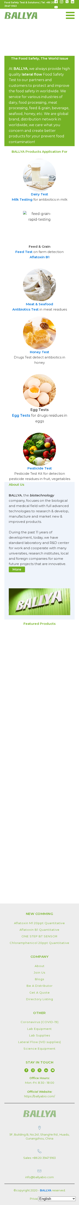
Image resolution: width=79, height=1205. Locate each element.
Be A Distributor (40, 985)
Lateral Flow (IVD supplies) (39, 1042)
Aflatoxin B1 (39, 257)
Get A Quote (39, 992)
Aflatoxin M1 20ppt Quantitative (39, 923)
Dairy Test (39, 194)
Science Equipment (39, 1048)
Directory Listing (39, 999)
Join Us (39, 972)
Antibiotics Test (25, 309)
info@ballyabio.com (39, 1177)
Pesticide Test (39, 468)
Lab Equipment (39, 1029)
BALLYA (45, 1190)
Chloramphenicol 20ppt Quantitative (39, 943)
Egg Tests (21, 415)
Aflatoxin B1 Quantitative (39, 929)
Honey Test (39, 352)
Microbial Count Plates (22, 238)
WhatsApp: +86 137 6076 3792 (22, 146)
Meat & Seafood (39, 304)
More (17, 569)
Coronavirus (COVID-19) (40, 1022)
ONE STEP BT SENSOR (39, 936)
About (40, 966)
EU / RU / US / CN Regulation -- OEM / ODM (24, 81)
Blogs (39, 979)
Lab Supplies (39, 1035)
